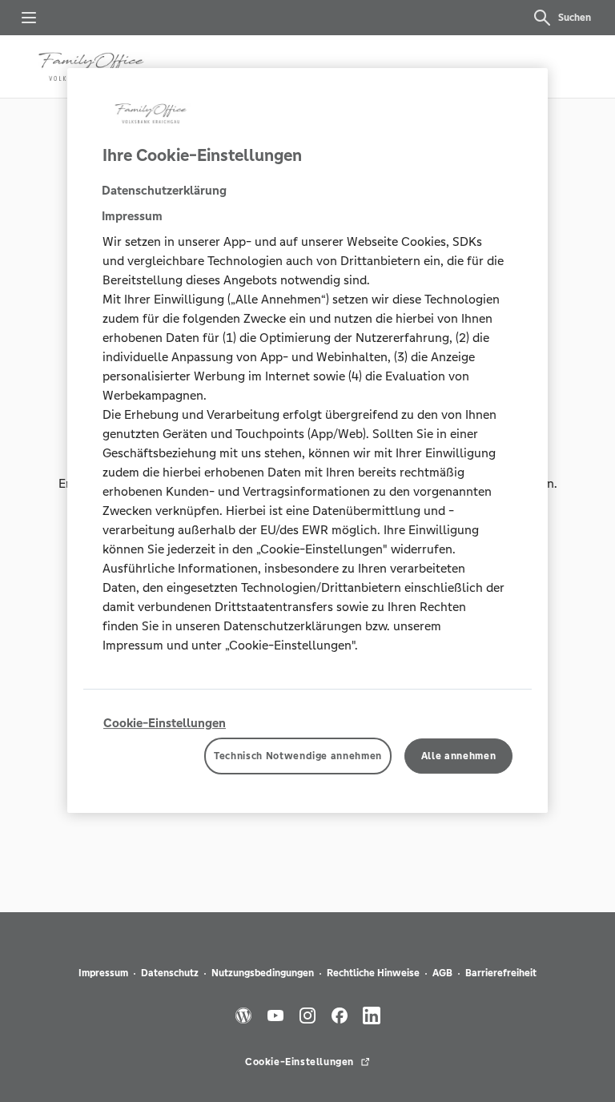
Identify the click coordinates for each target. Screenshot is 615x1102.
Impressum (103, 973)
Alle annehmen (458, 756)
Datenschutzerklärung (164, 190)
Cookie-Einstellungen (164, 722)
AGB (442, 973)
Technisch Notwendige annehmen (298, 756)
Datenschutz (170, 973)
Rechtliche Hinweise (373, 973)
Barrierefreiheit (501, 973)
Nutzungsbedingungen (262, 973)
